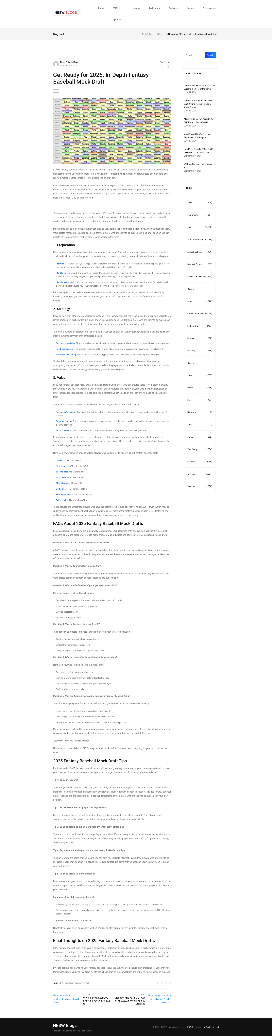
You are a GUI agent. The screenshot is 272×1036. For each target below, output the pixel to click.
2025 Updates (117, 14)
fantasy (79, 983)
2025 (61, 983)
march (199, 387)
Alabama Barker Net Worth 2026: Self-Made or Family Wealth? (198, 121)
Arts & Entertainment (199, 239)
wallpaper (199, 474)
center (199, 301)
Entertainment (209, 8)
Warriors (199, 486)
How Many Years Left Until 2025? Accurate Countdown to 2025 (198, 151)
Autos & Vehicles (199, 252)
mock (87, 983)
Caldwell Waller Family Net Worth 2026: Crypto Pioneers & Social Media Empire (198, 103)
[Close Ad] (136, 1034)
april (199, 227)
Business (173, 8)
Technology (154, 8)
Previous (86, 994)
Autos (137, 8)
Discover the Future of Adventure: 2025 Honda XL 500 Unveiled (129, 1000)
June (199, 375)
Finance (190, 8)
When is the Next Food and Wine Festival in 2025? (96, 1000)
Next (143, 994)
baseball (69, 983)
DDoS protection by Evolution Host (204, 1027)
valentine (199, 461)
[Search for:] (196, 55)
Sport (199, 424)
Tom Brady (199, 449)
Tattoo (199, 437)
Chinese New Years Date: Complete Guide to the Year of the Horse (199, 87)
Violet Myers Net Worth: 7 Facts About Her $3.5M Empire (198, 136)
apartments (199, 215)
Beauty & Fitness (199, 264)
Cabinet (199, 289)
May (199, 400)
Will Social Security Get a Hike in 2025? (198, 166)
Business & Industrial (199, 276)
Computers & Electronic (199, 313)
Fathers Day (199, 326)
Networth (199, 412)
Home (101, 8)
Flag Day (199, 350)
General (199, 363)
